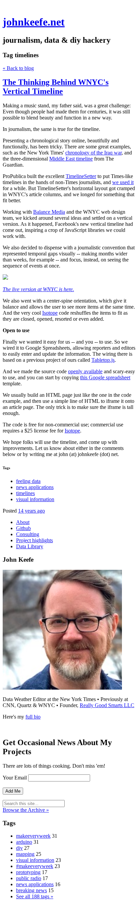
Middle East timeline (71, 159)
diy (19, 848)
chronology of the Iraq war (93, 152)
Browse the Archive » (26, 810)
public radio (28, 878)
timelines (25, 493)
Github (23, 528)
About (22, 522)
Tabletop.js (103, 360)
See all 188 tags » (34, 896)
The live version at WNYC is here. (38, 289)
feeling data (28, 481)
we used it (123, 182)
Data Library (29, 546)
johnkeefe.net (34, 22)
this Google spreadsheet (105, 377)
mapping (25, 854)
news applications (35, 487)
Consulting (27, 534)
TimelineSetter (81, 176)
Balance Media (49, 212)
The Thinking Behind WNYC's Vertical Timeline (56, 87)
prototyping (28, 872)
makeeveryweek (33, 836)
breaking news (31, 890)
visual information (35, 499)
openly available (85, 371)
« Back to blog (18, 68)
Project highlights (34, 540)
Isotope (50, 313)
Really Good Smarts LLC (107, 705)
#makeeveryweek (34, 866)
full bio (33, 717)
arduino (24, 842)
